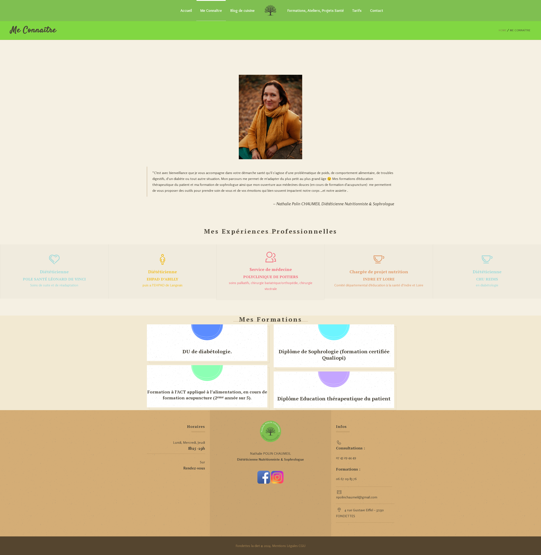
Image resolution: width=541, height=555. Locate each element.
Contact (376, 10)
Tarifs (357, 10)
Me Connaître (211, 10)
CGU (302, 546)
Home (503, 30)
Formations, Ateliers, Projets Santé (315, 10)
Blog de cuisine (242, 10)
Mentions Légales (285, 546)
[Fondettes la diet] (270, 10)
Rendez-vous (194, 468)
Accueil (186, 10)
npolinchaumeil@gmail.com (356, 497)
